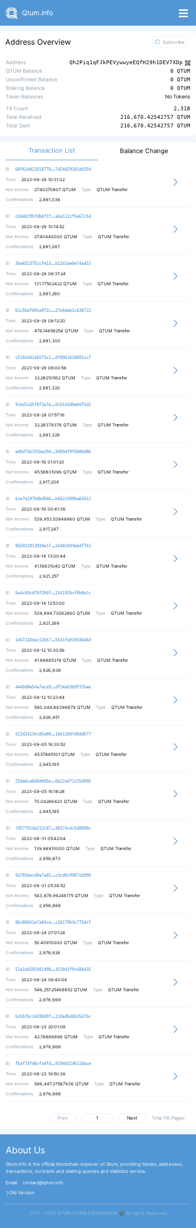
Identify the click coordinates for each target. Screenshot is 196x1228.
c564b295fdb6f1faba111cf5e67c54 (53, 216)
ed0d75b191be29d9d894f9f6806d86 (53, 451)
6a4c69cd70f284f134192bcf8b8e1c (53, 592)
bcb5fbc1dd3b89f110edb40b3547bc (53, 1016)
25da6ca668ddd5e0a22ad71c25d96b (53, 781)
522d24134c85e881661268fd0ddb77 (53, 734)
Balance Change (144, 151)
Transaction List (52, 150)
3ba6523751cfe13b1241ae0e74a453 (53, 263)
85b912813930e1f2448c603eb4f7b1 (53, 545)
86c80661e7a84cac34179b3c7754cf (53, 922)
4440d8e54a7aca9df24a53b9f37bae (53, 687)
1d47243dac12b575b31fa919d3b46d (53, 640)
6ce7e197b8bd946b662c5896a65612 (53, 498)
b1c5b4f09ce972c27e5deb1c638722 (53, 310)
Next (132, 1118)
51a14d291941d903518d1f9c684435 (53, 969)
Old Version (22, 1192)
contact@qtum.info (43, 1182)
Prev (63, 1118)
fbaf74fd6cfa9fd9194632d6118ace (53, 1063)
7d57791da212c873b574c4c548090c (53, 828)
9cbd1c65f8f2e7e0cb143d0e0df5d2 (53, 404)
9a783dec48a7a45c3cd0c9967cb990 (53, 875)
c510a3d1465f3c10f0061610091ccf (53, 357)
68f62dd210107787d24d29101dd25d (53, 169)
